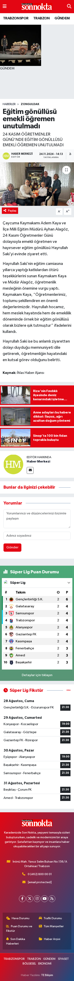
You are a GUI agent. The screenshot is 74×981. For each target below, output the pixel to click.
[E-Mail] (30, 470)
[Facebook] (22, 898)
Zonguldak (30, 104)
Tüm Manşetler (54, 926)
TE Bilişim (47, 975)
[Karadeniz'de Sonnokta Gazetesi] (36, 7)
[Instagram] (37, 898)
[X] (29, 898)
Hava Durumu (20, 918)
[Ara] (69, 6)
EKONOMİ (44, 963)
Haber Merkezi (38, 461)
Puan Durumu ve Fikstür (19, 928)
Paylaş (12, 210)
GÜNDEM (62, 18)
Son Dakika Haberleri (15, 941)
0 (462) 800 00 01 (40, 874)
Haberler (9, 104)
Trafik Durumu (53, 918)
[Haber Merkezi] (13, 464)
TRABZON (41, 18)
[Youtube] (44, 898)
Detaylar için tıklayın (37, 675)
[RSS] (52, 898)
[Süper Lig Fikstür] (69, 690)
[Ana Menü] (5, 6)
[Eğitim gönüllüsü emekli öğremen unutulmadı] (37, 184)
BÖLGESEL (29, 963)
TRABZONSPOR (15, 18)
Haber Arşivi (52, 939)
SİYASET (63, 958)
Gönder (12, 547)
